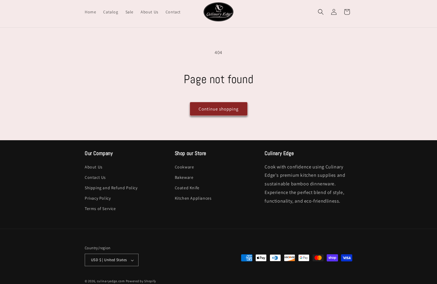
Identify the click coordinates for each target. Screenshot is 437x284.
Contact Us (95, 177)
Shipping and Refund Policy (111, 187)
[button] (320, 11)
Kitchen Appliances (193, 198)
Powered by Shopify (141, 281)
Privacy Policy (98, 198)
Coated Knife (187, 187)
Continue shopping (219, 109)
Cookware (184, 166)
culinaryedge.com (111, 281)
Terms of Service (100, 208)
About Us (94, 166)
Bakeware (184, 177)
